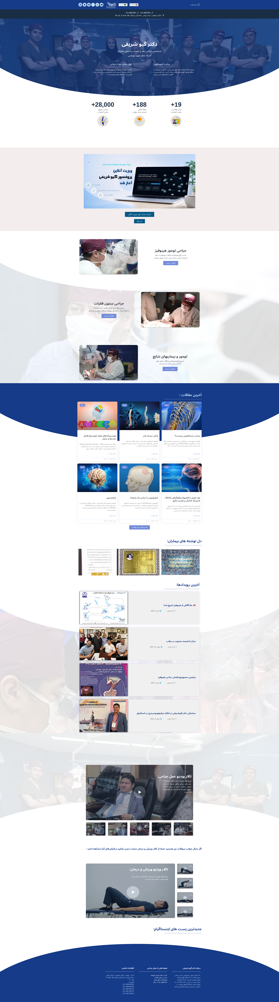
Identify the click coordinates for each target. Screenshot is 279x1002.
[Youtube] (101, 5)
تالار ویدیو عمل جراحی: (174, 776)
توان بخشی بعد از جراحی (121, 64)
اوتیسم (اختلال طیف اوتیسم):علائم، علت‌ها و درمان (99, 437)
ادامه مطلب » (196, 454)
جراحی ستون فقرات (160, 977)
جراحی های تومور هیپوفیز (159, 975)
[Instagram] (97, 5)
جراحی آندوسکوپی (162, 64)
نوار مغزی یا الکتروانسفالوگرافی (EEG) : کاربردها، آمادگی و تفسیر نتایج (182, 499)
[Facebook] (80, 5)
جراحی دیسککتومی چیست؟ (187, 436)
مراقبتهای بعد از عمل (160, 982)
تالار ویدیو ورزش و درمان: (149, 869)
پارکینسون (111, 498)
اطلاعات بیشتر (171, 263)
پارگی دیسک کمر (150, 436)
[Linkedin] (89, 5)
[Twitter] (84, 5)
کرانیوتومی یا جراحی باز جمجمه (144, 498)
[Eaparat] (93, 5)
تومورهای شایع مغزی (160, 979)
